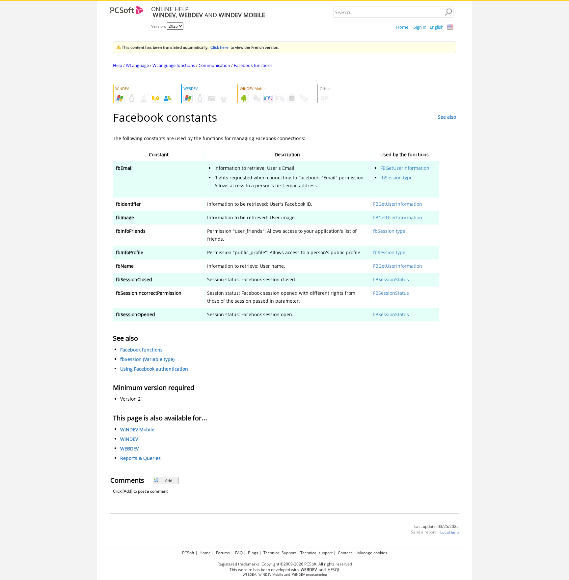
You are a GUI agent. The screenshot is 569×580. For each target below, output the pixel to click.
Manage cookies (372, 553)
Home (402, 27)
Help (117, 65)
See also (447, 117)
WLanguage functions (173, 65)
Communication (214, 65)
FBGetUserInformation (404, 168)
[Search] (448, 12)
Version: (159, 26)
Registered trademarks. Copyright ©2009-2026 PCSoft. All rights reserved (284, 564)
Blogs (253, 553)
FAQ (239, 553)
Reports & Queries (140, 458)
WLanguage (137, 65)
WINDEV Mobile (137, 429)
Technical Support (279, 553)
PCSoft (188, 553)
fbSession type (396, 177)
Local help (449, 532)
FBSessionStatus (391, 279)
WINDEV (129, 439)
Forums (223, 553)
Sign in (420, 27)
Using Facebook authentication (154, 369)
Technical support (316, 553)
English (437, 27)
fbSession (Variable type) (147, 359)
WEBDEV (129, 448)
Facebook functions (253, 65)
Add (168, 480)
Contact (345, 553)
